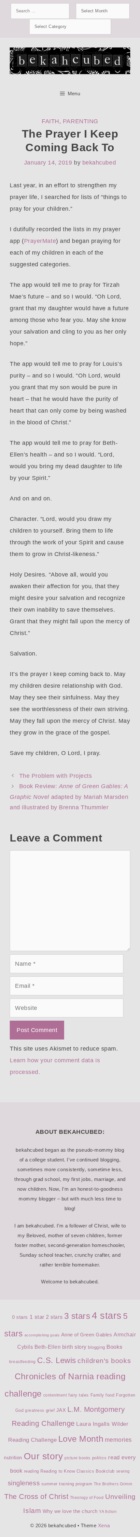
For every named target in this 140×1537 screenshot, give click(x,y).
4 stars (107, 1315)
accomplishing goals (42, 1335)
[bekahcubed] (70, 60)
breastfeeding (22, 1361)
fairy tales (78, 1395)
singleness (24, 1483)
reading (31, 1471)
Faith (50, 121)
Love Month (80, 1438)
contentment (55, 1395)
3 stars (77, 1315)
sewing (123, 1471)
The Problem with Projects (55, 776)
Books (114, 1347)
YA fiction (108, 1511)
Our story (43, 1456)
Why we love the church (70, 1511)
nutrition (13, 1457)
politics (99, 1457)
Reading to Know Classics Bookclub (77, 1471)
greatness (34, 1410)
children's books (104, 1360)
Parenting (80, 121)
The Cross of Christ (36, 1496)
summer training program (66, 1483)
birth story (74, 1347)
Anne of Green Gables (86, 1334)
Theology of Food (87, 1497)
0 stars (20, 1317)
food (109, 1395)
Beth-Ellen (48, 1347)
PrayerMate (40, 241)
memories (118, 1440)
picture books (77, 1458)
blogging (96, 1347)
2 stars (54, 1317)
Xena (104, 1525)
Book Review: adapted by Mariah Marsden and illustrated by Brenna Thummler (69, 797)
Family (97, 1395)
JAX (61, 1410)
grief (50, 1410)
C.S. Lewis (56, 1360)
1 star (37, 1317)
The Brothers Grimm (113, 1484)
